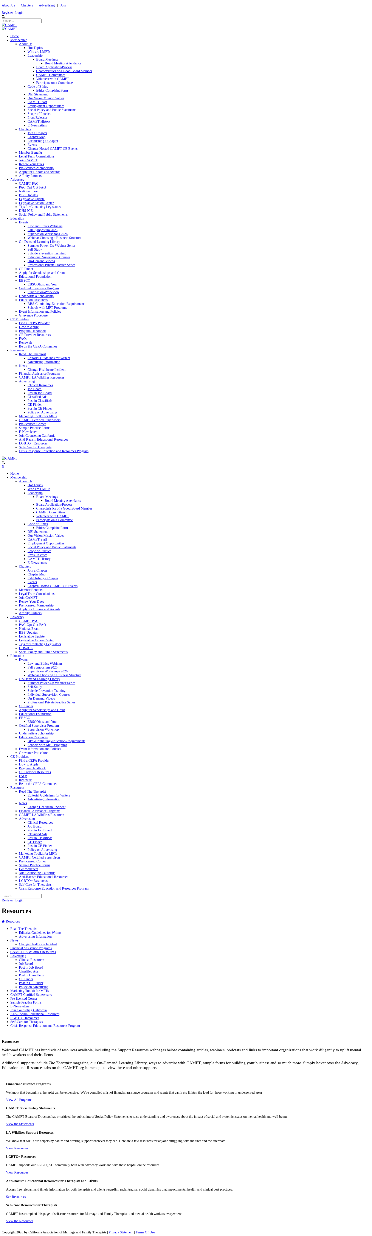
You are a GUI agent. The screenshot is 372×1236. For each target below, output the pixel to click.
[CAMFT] (9, 25)
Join (63, 5)
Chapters (27, 5)
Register (7, 12)
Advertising (47, 5)
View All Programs (19, 1100)
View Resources (17, 1148)
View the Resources (19, 1221)
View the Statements (20, 1124)
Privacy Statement (121, 1232)
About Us (8, 5)
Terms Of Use (145, 1232)
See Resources (16, 1197)
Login (19, 12)
